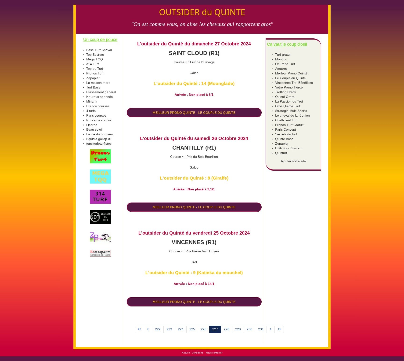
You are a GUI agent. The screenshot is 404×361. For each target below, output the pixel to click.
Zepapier (93, 78)
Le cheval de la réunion (292, 115)
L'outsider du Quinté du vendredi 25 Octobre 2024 (194, 233)
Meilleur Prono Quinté (291, 73)
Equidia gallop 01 (99, 139)
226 (203, 329)
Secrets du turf (286, 134)
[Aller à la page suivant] (271, 329)
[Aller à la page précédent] (148, 329)
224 (181, 329)
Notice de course (98, 120)
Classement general (101, 92)
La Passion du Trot (289, 101)
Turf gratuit (283, 54)
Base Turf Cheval (99, 50)
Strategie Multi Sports (291, 111)
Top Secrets (95, 54)
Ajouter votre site (293, 161)
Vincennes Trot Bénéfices (294, 83)
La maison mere (98, 83)
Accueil (186, 352)
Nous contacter (214, 352)
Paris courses (96, 115)
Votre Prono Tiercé (289, 87)
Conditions (197, 352)
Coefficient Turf (286, 120)
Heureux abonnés (99, 97)
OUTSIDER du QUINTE (202, 12)
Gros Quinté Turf (287, 106)
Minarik (91, 101)
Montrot (281, 59)
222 (158, 329)
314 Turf (92, 64)
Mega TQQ (94, 59)
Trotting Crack (285, 92)
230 (249, 329)
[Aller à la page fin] (279, 329)
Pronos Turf (95, 73)
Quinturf (281, 153)
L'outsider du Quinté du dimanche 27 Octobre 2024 (194, 43)
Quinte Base (284, 139)
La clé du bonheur (99, 134)
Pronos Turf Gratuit (289, 125)
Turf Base (93, 87)
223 (169, 329)
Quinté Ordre (285, 97)
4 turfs (91, 111)
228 (226, 329)
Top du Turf (94, 68)
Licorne (91, 125)
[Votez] (100, 156)
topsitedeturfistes (99, 143)
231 (261, 329)
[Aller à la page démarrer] (139, 329)
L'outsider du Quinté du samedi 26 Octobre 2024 (194, 138)
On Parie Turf (285, 64)
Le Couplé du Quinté (290, 78)
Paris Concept (285, 129)
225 (192, 329)
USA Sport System (288, 148)
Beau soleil (94, 129)
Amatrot (281, 68)
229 (238, 329)
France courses (97, 106)
